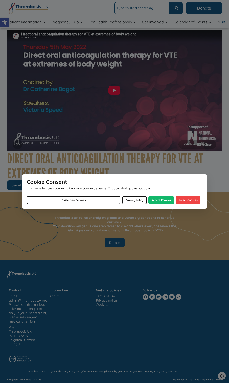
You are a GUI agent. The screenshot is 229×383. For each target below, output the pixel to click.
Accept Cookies (161, 200)
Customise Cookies (74, 200)
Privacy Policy (134, 200)
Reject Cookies (188, 200)
